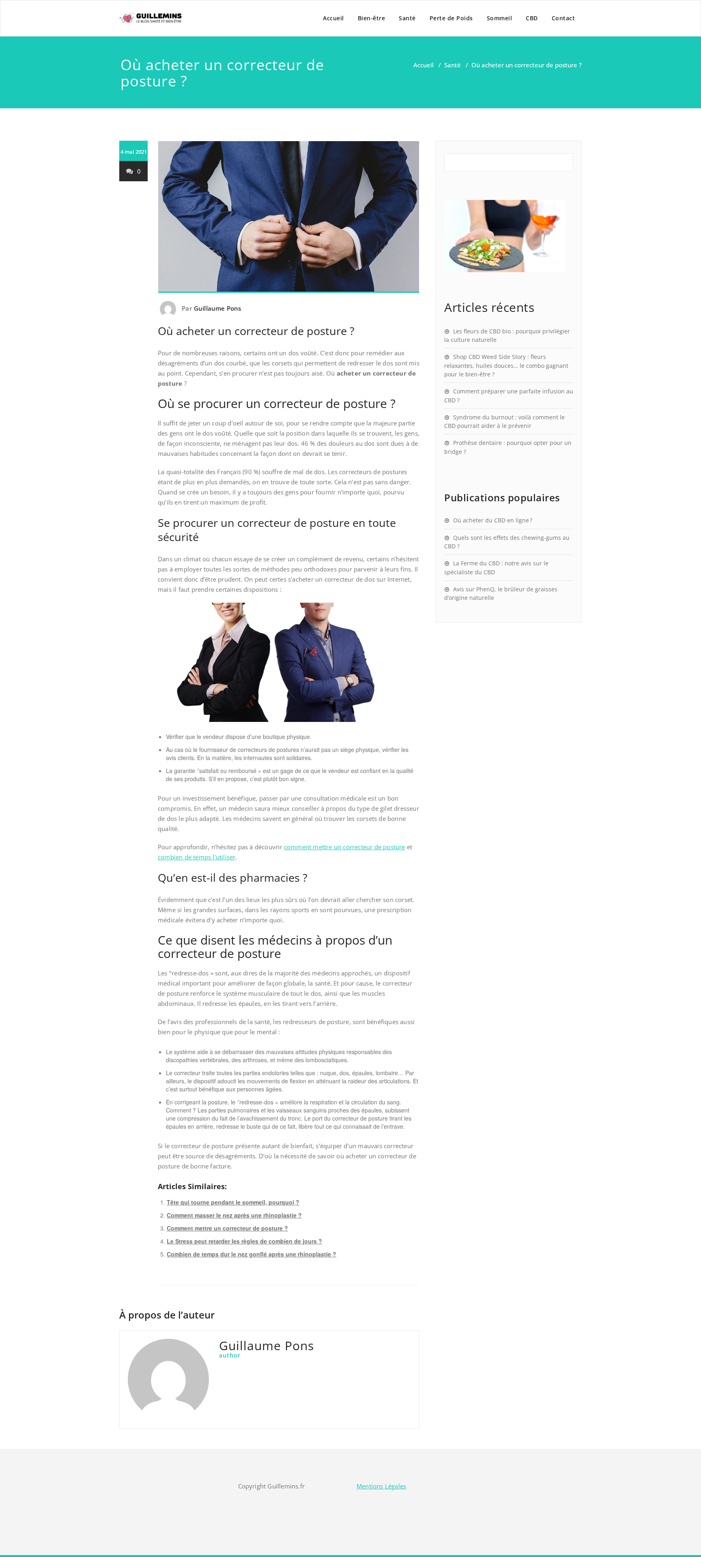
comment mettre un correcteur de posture (344, 847)
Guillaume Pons (217, 308)
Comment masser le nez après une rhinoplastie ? (234, 1215)
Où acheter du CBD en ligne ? (492, 520)
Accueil (333, 18)
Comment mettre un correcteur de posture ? (227, 1228)
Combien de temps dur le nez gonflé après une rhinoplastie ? (251, 1254)
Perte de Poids (451, 18)
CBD (532, 18)
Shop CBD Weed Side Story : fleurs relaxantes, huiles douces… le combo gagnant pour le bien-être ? (506, 365)
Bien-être (371, 18)
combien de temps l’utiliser (196, 857)
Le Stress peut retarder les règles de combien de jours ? (244, 1241)
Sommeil (499, 18)
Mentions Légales (381, 1486)
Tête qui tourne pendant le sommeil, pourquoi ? (233, 1202)
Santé (407, 18)
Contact (563, 18)
